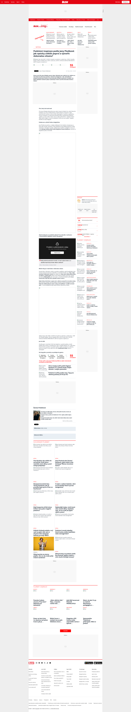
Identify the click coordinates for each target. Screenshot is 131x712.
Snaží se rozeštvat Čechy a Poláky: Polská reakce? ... (92, 306)
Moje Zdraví (69, 607)
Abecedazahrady (91, 277)
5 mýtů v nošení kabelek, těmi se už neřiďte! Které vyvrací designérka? (65, 485)
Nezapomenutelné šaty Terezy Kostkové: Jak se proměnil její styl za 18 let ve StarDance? (43, 486)
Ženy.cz (89, 32)
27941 (79, 229)
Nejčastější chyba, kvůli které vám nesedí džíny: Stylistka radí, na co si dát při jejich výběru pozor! (65, 509)
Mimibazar (89, 286)
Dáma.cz (89, 269)
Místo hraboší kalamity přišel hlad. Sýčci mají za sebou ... (92, 281)
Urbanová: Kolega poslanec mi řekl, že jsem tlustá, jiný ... (91, 323)
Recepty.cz (59, 32)
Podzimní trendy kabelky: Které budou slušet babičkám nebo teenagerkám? (65, 532)
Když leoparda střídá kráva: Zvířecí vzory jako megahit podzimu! (42, 508)
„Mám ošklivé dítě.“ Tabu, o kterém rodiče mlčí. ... (56, 601)
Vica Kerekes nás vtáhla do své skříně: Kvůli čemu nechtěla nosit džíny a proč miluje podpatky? (42, 463)
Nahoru (65, 630)
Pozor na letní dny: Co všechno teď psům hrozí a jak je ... (92, 272)
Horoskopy (71, 26)
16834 (79, 225)
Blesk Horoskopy (50, 32)
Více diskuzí (87, 236)
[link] (36, 663)
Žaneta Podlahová (46, 71)
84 (79, 220)
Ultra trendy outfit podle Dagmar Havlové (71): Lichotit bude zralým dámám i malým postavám (59, 367)
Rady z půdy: (84, 229)
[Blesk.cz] (65, 2)
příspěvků (79, 222)
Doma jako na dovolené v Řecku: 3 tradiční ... (61, 42)
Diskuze (79, 218)
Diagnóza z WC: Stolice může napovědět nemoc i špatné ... (73, 620)
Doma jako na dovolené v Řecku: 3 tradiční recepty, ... (91, 264)
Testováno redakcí (63, 26)
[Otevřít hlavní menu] (2, 2)
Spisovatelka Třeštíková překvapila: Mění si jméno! (92, 255)
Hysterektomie (85, 224)
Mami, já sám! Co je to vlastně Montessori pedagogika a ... (92, 289)
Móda (38, 47)
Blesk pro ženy (91, 294)
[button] (88, 663)
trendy (45, 428)
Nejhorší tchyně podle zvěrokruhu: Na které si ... (50, 42)
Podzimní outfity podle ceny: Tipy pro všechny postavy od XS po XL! (61, 373)
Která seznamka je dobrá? (87, 220)
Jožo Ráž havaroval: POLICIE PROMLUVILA (92, 314)
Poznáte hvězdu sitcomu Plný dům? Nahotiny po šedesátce (92, 247)
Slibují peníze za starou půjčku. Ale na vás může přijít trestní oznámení (43, 555)
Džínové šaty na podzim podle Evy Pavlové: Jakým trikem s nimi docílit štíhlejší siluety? (65, 555)
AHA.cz (79, 32)
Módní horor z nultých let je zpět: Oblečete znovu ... (92, 298)
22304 (79, 234)
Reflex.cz (89, 320)
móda (42, 428)
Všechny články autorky (67, 421)
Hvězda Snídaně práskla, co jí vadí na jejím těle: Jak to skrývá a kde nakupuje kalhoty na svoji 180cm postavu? (43, 533)
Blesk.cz (89, 243)
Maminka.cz (69, 32)
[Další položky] (101, 20)
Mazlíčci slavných (79, 26)
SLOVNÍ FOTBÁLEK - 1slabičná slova (88, 235)
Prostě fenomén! (88, 26)
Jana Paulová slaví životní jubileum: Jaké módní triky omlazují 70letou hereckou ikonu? (64, 463)
